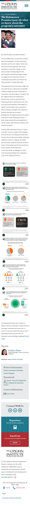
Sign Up (15, 443)
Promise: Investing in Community (13, 370)
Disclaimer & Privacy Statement (11, 498)
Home (2, 14)
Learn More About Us (7, 477)
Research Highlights (11, 14)
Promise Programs (17, 359)
